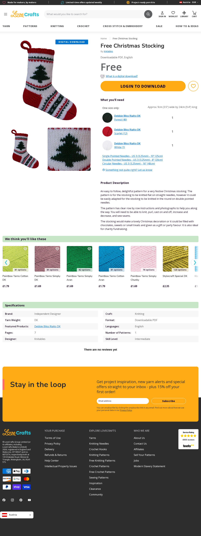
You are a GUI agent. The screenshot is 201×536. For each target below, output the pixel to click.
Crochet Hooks (98, 449)
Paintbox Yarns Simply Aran (79, 278)
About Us (139, 438)
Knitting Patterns (99, 455)
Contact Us (140, 443)
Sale (159, 26)
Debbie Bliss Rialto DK (47, 326)
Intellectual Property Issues (61, 466)
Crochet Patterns (99, 466)
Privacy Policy (126, 410)
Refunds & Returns (56, 455)
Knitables (108, 51)
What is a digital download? (122, 76)
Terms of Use (53, 438)
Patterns (30, 26)
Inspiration (95, 483)
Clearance (95, 489)
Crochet (83, 26)
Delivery (49, 449)
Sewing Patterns (99, 477)
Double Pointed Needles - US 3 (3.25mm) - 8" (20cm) (132, 160)
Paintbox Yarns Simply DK (47, 278)
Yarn (6, 26)
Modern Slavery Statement (149, 466)
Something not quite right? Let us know (129, 170)
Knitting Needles (99, 443)
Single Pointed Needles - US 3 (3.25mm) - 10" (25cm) (132, 156)
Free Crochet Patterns (102, 472)
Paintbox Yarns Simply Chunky (143, 278)
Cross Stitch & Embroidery (123, 26)
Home (103, 38)
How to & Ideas (187, 26)
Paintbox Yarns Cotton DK (15, 278)
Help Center (52, 460)
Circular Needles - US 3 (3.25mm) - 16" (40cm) (128, 163)
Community (96, 494)
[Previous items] (6, 262)
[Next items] (194, 262)
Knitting (57, 26)
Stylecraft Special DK (175, 276)
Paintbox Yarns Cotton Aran (111, 278)
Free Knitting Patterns (102, 460)
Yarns (92, 438)
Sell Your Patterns (144, 455)
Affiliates (139, 449)
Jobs (136, 460)
